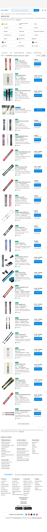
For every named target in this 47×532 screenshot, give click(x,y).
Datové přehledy (27, 489)
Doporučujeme (35, 440)
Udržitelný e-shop (38, 489)
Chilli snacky (3, 453)
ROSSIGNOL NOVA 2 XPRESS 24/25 (22, 212)
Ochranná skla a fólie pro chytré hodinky (8, 445)
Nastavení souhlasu (16, 488)
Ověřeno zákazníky (38, 481)
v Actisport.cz (36, 227)
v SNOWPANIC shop (38, 61)
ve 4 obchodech (37, 153)
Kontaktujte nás (23, 499)
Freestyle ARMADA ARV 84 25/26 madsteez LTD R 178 (21, 136)
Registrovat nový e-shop (28, 483)
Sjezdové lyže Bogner (5, 468)
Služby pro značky (27, 488)
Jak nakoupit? (14, 481)
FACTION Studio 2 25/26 (20, 61)
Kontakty (2, 483)
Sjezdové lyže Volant (5, 463)
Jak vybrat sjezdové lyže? (20, 109)
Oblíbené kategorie (6, 440)
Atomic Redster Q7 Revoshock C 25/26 (23, 90)
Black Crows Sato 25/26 (20, 349)
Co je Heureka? (4, 481)
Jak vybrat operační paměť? (22, 445)
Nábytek (33, 451)
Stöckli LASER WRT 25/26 (20, 304)
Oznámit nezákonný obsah (6, 493)
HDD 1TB (3, 456)
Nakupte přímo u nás (16, 486)
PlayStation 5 (34, 447)
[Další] (45, 427)
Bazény (33, 445)
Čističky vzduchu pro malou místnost (8, 455)
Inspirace (36, 488)
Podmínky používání (4, 484)
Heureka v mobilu (15, 483)
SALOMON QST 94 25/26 (20, 197)
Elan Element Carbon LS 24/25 (21, 167)
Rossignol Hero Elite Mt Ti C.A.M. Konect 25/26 (23, 292)
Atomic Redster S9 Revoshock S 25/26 (22, 394)
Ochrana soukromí (15, 489)
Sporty (13, 13)
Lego (33, 448)
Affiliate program (27, 491)
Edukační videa (26, 493)
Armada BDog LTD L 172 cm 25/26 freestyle (23, 125)
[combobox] (22, 10)
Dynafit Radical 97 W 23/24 (20, 272)
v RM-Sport (36, 212)
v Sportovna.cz (37, 182)
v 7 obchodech (37, 92)
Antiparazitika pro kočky (6, 442)
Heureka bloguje (4, 489)
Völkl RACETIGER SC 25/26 (20, 75)
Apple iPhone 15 (35, 442)
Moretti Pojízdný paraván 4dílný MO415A (23, 460)
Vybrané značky (5, 460)
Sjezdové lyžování (23, 13)
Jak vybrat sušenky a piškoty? (22, 442)
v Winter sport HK (37, 410)
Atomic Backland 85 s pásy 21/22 (21, 256)
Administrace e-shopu (28, 481)
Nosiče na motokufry (5, 443)
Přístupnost (3, 495)
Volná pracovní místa (5, 486)
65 (43, 427)
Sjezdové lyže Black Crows (6, 462)
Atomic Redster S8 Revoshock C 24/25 (22, 182)
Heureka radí (14, 484)
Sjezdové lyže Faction (5, 467)
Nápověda (25, 495)
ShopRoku (37, 483)
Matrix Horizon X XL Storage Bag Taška (23, 455)
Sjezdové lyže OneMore (5, 465)
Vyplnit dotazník (23, 503)
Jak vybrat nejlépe (21, 440)
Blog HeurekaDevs (4, 491)
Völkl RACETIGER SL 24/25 (20, 364)
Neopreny (3, 448)
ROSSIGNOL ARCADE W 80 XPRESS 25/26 (23, 410)
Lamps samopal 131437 (21, 452)
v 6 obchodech (37, 396)
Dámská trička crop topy (6, 451)
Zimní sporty (17, 13)
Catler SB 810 (19, 457)
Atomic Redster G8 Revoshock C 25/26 (23, 152)
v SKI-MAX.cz (36, 242)
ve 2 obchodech (37, 77)
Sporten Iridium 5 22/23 (20, 227)
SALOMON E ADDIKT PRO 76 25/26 (22, 319)
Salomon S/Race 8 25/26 (20, 243)
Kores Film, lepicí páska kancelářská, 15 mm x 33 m (23, 454)
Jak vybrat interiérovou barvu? (22, 443)
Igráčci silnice (3, 450)
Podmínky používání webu (37, 518)
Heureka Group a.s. (18, 518)
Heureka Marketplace (28, 486)
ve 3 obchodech (37, 168)
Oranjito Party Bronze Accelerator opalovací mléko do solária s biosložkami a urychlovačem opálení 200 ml (23, 459)
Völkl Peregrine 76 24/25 (20, 380)
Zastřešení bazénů (5, 447)
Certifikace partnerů (38, 486)
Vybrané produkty (21, 449)
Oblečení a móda (35, 453)
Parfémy (33, 443)
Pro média (3, 488)
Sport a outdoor (8, 13)
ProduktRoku (37, 484)
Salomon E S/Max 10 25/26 (20, 334)
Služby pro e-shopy (27, 484)
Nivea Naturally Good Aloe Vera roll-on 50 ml (23, 451)
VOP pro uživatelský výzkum (17, 494)
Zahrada (33, 450)
